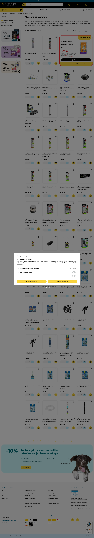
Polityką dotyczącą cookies (50, 261)
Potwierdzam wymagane (31, 281)
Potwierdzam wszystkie (62, 281)
